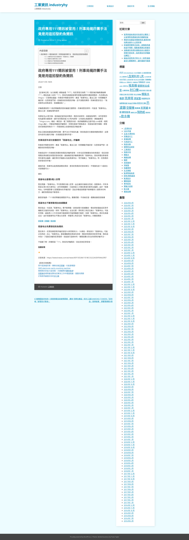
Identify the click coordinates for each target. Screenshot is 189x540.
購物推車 (126, 112)
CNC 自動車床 (123, 76)
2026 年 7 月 (129, 205)
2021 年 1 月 (129, 376)
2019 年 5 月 (129, 429)
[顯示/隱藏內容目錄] (85, 51)
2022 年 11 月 (129, 318)
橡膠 (121, 98)
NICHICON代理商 (139, 80)
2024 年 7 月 (129, 266)
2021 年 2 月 (129, 374)
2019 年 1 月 (129, 439)
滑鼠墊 (137, 98)
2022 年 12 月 (129, 316)
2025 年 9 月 (129, 229)
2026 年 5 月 (129, 211)
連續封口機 (134, 112)
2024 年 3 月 (129, 276)
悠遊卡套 (148, 90)
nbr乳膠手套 (147, 76)
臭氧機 (137, 108)
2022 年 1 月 (129, 345)
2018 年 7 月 (129, 455)
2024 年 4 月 (129, 274)
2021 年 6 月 (129, 363)
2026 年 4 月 (129, 213)
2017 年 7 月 (129, 487)
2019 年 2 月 (129, 437)
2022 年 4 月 (129, 337)
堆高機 (53, 221)
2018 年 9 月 (129, 450)
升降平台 (125, 86)
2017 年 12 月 (129, 474)
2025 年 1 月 (129, 250)
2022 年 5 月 (129, 334)
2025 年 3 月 (129, 245)
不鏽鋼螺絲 (148, 80)
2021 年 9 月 (129, 355)
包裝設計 (141, 82)
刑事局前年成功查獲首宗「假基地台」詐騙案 (61, 57)
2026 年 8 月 (129, 203)
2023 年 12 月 (129, 284)
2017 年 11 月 (129, 476)
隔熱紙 (141, 112)
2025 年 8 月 (129, 232)
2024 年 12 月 (129, 253)
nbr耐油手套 (129, 79)
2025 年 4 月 (129, 242)
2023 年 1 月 (129, 313)
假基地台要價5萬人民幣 (54, 59)
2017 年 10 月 (129, 479)
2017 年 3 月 (129, 497)
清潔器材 (127, 162)
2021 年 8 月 (129, 358)
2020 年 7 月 (129, 392)
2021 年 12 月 (129, 347)
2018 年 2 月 (129, 468)
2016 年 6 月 (129, 521)
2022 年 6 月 (129, 332)
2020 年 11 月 (129, 381)
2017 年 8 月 (129, 484)
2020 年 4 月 (129, 400)
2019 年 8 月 (129, 421)
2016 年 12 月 (129, 505)
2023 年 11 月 (129, 287)
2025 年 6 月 (129, 237)
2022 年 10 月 (129, 321)
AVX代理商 (137, 73)
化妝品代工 (128, 141)
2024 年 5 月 (129, 271)
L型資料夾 (133, 76)
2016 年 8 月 (129, 516)
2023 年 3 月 (129, 308)
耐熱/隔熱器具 (129, 176)
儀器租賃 (135, 82)
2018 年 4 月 (129, 463)
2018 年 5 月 (129, 460)
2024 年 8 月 (129, 263)
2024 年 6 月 (129, 268)
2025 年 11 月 (129, 224)
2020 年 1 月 (129, 408)
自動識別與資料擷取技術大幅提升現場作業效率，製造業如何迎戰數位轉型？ (137, 53)
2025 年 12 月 (129, 221)
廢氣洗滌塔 (142, 90)
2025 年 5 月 (129, 240)
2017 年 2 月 (129, 500)
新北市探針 (130, 94)
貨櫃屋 (47, 221)
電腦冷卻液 (128, 186)
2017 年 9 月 (129, 481)
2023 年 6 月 (129, 300)
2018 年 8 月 (129, 452)
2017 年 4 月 (129, 495)
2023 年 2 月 (129, 310)
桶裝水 (145, 94)
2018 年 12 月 (129, 442)
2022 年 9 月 (129, 324)
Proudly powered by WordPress (80, 537)
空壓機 (130, 107)
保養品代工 (130, 82)
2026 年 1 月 (129, 218)
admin (64, 40)
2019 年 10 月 (129, 416)
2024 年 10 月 (129, 258)
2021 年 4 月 (129, 368)
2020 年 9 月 (129, 387)
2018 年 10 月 (129, 447)
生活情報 (151, 6)
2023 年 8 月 (129, 295)
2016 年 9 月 (129, 513)
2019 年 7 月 (129, 424)
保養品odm (122, 82)
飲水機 (125, 116)
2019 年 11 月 (129, 413)
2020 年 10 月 (129, 384)
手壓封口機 (122, 94)
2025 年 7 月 (129, 234)
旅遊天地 (130, 6)
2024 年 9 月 (129, 261)
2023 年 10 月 (129, 289)
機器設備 (127, 157)
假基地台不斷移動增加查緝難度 (57, 61)
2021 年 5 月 (129, 366)
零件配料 (127, 184)
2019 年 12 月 (129, 410)
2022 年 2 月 (129, 342)
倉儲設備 (127, 139)
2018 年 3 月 (129, 466)
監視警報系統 (129, 173)
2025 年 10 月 (129, 226)
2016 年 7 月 (129, 518)
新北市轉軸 (137, 94)
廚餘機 (40, 221)
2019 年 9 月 (129, 418)
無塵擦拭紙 (123, 103)
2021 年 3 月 (129, 371)
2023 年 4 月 (129, 305)
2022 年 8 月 (129, 326)
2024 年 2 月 (129, 279)
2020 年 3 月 (129, 403)
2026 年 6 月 (129, 208)
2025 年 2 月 (129, 247)
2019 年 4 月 (129, 431)
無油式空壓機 (132, 103)
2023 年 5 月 (129, 303)
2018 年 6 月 (129, 458)
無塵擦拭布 (145, 98)
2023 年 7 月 (129, 297)
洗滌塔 (128, 98)
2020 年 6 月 (129, 395)
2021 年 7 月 (129, 360)
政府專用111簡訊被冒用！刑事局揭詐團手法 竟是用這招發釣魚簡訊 (64, 54)
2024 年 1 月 (129, 282)
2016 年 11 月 (129, 508)
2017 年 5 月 (129, 492)
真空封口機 (141, 103)
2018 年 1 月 (129, 471)
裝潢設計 (110, 6)
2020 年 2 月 (129, 405)
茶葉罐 (144, 107)
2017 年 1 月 (129, 502)
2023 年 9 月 (129, 292)
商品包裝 (127, 144)
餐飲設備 (127, 191)
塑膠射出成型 (129, 147)
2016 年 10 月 (129, 510)
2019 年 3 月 (129, 434)
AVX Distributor (129, 73)
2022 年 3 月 (129, 339)
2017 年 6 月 (129, 489)
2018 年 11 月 (129, 445)
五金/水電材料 (129, 134)
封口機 (134, 90)
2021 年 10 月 (129, 353)
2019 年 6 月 (129, 426)
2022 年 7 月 (129, 329)
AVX (121, 72)
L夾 (142, 76)
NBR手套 (122, 79)
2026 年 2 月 (129, 216)
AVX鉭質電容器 (146, 73)
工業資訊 (90, 6)
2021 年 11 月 (129, 350)
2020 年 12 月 (129, 379)
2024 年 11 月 (129, 255)
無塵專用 (127, 168)
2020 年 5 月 (129, 397)
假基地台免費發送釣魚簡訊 (55, 63)
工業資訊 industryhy (51, 4)
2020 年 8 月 (129, 389)
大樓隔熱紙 (125, 90)
